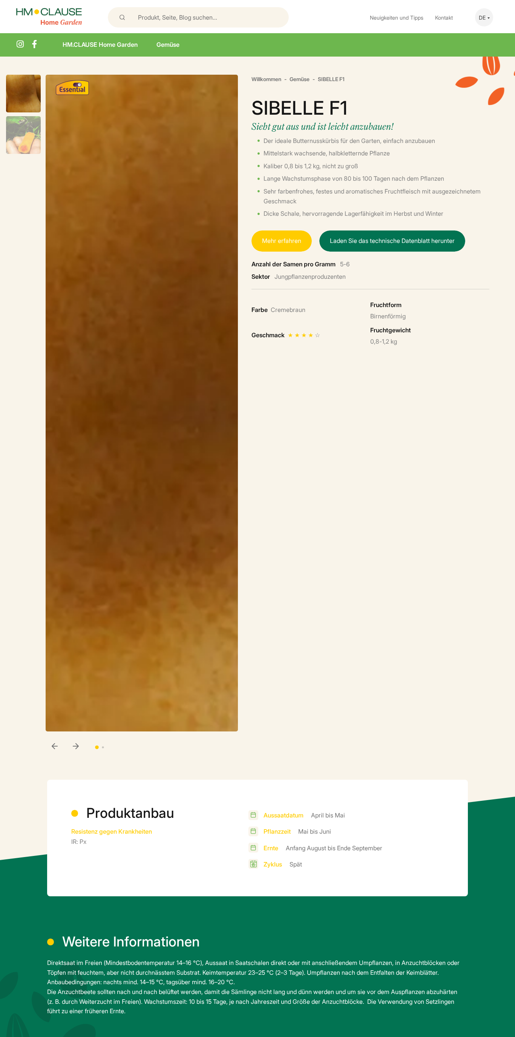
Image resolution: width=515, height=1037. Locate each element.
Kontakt (444, 17)
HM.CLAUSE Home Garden (100, 44)
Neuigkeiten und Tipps (396, 17)
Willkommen (266, 78)
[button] (76, 746)
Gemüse (167, 44)
